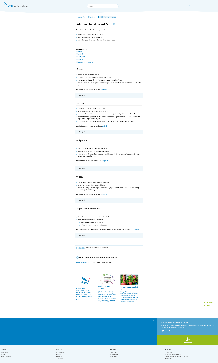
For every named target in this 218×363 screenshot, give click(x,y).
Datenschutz (168, 352)
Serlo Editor (114, 352)
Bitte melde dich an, (83, 262)
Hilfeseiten (91, 17)
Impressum (168, 358)
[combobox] (103, 6)
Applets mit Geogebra (85, 62)
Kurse (80, 51)
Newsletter (61, 352)
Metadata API (114, 354)
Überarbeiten (210, 302)
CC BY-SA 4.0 (89, 249)
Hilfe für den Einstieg (108, 17)
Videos (80, 59)
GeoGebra (136, 230)
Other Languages (6, 356)
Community (80, 17)
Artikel (80, 54)
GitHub (59, 356)
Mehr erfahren (168, 331)
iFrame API (113, 356)
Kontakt (3, 354)
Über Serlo (4, 352)
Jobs (59, 354)
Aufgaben (81, 57)
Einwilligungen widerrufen (173, 354)
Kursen (104, 89)
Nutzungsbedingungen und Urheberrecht (177, 356)
